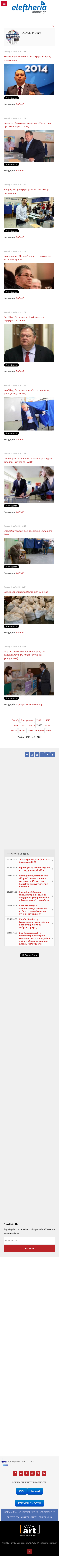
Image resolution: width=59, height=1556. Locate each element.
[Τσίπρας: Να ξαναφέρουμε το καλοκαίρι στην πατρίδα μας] (29, 212)
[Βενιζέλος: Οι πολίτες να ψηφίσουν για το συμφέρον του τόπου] (29, 343)
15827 (24, 725)
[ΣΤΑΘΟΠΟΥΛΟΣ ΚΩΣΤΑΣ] (29, 1530)
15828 (32, 725)
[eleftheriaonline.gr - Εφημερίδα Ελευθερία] (29, 8)
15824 (39, 720)
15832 (22, 730)
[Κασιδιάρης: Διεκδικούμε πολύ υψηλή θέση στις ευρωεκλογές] (29, 79)
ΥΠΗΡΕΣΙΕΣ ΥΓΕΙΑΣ (28, 1512)
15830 (47, 725)
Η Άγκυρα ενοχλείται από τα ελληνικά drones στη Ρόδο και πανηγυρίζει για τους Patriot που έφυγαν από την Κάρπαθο (33, 881)
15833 (30, 730)
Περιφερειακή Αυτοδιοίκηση (29, 704)
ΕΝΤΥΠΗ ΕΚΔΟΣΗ (29, 1503)
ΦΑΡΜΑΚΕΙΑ (10, 1512)
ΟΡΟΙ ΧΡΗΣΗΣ (47, 1512)
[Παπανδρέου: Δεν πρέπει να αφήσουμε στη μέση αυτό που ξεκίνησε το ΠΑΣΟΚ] (29, 484)
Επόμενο (39, 730)
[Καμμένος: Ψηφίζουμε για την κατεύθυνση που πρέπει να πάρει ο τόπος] (29, 146)
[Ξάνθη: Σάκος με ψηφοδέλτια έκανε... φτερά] (29, 609)
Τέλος (48, 730)
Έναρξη (15, 720)
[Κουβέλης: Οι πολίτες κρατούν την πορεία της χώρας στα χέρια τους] (29, 413)
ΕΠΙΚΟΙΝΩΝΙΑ (45, 1517)
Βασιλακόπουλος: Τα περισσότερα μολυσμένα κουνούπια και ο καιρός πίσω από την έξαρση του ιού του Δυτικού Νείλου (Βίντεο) (34, 938)
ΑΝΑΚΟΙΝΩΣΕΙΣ (29, 1517)
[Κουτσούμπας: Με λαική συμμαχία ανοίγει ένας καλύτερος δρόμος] (29, 276)
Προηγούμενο (27, 720)
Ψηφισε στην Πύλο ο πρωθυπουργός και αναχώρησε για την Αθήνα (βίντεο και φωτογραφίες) (24, 655)
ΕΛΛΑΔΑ (20, 104)
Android (35, 1491)
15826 (15, 725)
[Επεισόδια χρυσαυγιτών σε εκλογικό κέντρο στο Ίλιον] (29, 551)
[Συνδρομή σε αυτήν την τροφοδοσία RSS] (53, 26)
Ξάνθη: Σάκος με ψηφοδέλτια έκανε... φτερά (26, 592)
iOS (21, 1491)
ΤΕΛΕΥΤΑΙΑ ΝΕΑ (18, 854)
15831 (14, 730)
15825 (47, 720)
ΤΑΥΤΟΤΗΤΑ (13, 1517)
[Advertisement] (29, 1039)
